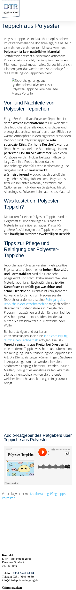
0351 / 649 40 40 (23, 573)
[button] (71, 14)
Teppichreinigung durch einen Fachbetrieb (35, 338)
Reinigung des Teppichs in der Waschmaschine (34, 301)
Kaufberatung (39, 494)
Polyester (8, 498)
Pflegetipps (57, 494)
